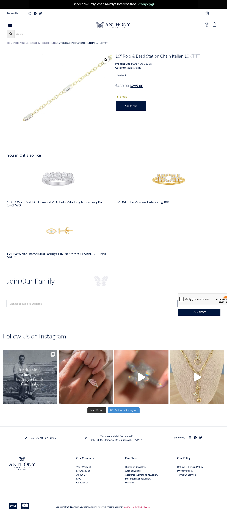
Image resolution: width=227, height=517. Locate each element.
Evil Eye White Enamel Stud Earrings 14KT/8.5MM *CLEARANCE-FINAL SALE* (57, 255)
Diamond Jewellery (135, 466)
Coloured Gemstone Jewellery (141, 474)
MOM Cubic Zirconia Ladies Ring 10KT (144, 202)
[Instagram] (29, 13)
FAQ (78, 478)
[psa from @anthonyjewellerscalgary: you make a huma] (86, 377)
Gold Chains (49, 43)
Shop (18, 43)
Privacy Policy (185, 470)
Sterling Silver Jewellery (138, 478)
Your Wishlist (83, 466)
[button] (10, 25)
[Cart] (214, 24)
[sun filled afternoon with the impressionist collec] (141, 377)
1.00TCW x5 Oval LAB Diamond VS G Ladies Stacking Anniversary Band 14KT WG (56, 203)
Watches (129, 482)
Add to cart (131, 105)
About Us (81, 474)
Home (10, 43)
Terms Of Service (186, 474)
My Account (83, 470)
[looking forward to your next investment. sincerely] (197, 377)
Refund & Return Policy (190, 466)
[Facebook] (35, 13)
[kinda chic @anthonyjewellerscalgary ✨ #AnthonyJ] (30, 377)
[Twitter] (40, 13)
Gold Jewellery (31, 43)
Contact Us (82, 482)
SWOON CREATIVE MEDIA (137, 506)
